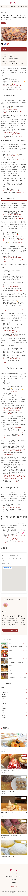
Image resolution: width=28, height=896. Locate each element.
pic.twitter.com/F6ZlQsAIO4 (11, 539)
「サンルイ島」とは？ (7, 54)
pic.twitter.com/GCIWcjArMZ (11, 109)
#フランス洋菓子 (14, 477)
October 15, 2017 (18, 511)
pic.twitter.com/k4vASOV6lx (11, 190)
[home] (14, 3)
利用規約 (14, 882)
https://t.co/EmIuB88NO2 (11, 409)
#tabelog (22, 409)
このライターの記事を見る (10, 630)
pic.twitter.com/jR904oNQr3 (11, 286)
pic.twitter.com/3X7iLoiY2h (11, 507)
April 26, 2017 (14, 335)
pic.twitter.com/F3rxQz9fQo (14, 155)
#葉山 (20, 475)
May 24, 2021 (19, 89)
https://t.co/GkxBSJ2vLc (10, 132)
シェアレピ (14, 874)
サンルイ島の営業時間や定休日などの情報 (12, 63)
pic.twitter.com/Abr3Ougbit (13, 478)
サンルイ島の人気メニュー (8, 56)
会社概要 (14, 879)
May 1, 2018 (15, 482)
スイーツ (5, 6)
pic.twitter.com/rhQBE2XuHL (12, 214)
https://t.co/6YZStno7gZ (10, 330)
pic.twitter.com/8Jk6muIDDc (12, 257)
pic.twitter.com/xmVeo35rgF (12, 410)
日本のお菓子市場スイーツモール (14, 877)
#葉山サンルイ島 (12, 536)
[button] (25, 2)
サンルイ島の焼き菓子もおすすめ (10, 58)
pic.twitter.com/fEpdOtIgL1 (14, 391)
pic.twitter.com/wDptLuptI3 (16, 432)
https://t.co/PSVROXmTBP (12, 427)
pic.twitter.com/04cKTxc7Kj (11, 358)
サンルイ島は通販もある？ (8, 61)
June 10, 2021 (19, 159)
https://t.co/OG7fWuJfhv (10, 475)
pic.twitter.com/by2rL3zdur (13, 307)
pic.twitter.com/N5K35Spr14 (14, 240)
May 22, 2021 (18, 290)
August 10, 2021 (18, 218)
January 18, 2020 (8, 414)
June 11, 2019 (20, 395)
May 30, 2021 (21, 192)
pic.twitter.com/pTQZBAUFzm (12, 85)
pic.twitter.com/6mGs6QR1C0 (12, 134)
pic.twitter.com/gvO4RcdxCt (12, 332)
